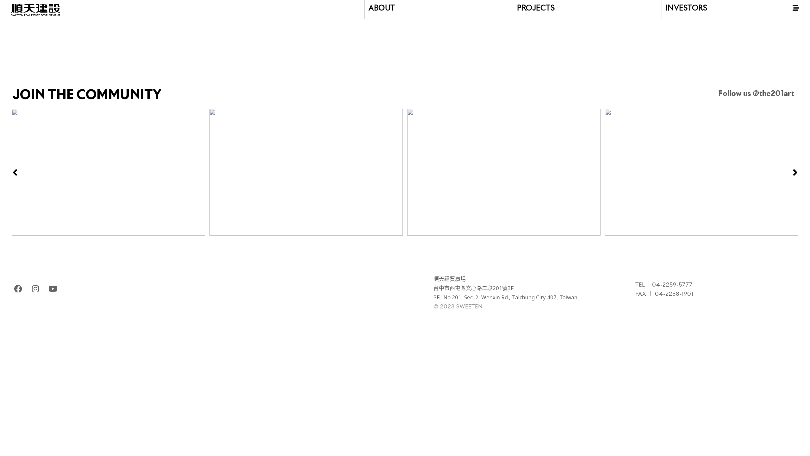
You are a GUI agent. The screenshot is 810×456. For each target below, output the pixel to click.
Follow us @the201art (756, 94)
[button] (15, 172)
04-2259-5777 (672, 285)
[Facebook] (18, 288)
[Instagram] (35, 288)
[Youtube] (53, 288)
